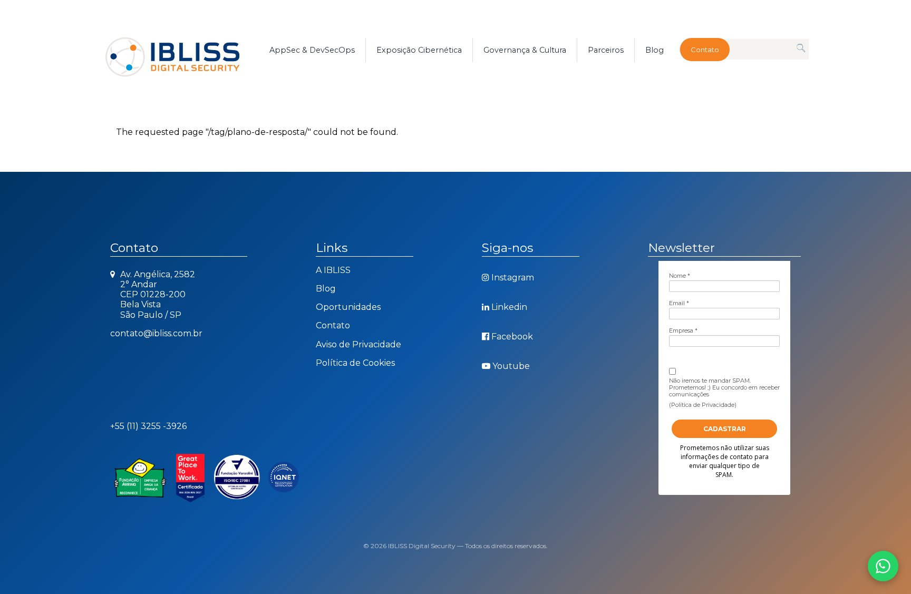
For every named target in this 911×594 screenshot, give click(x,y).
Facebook (512, 337)
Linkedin (509, 307)
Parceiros (606, 50)
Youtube (511, 366)
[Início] (184, 50)
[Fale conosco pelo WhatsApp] (883, 566)
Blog (654, 50)
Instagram (512, 277)
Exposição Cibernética (419, 50)
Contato (705, 49)
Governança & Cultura (524, 50)
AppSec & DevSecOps (312, 50)
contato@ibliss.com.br (156, 333)
